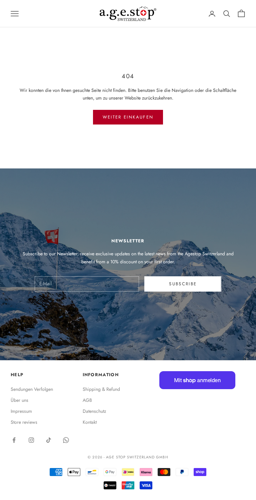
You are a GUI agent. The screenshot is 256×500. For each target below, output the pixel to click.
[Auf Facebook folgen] (14, 440)
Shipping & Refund (101, 389)
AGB (87, 400)
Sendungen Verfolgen (32, 389)
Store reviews (24, 422)
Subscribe (183, 284)
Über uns (19, 400)
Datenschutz (94, 411)
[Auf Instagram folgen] (31, 440)
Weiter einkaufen (128, 117)
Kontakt (90, 422)
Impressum (21, 411)
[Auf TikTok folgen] (48, 440)
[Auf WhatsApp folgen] (66, 440)
